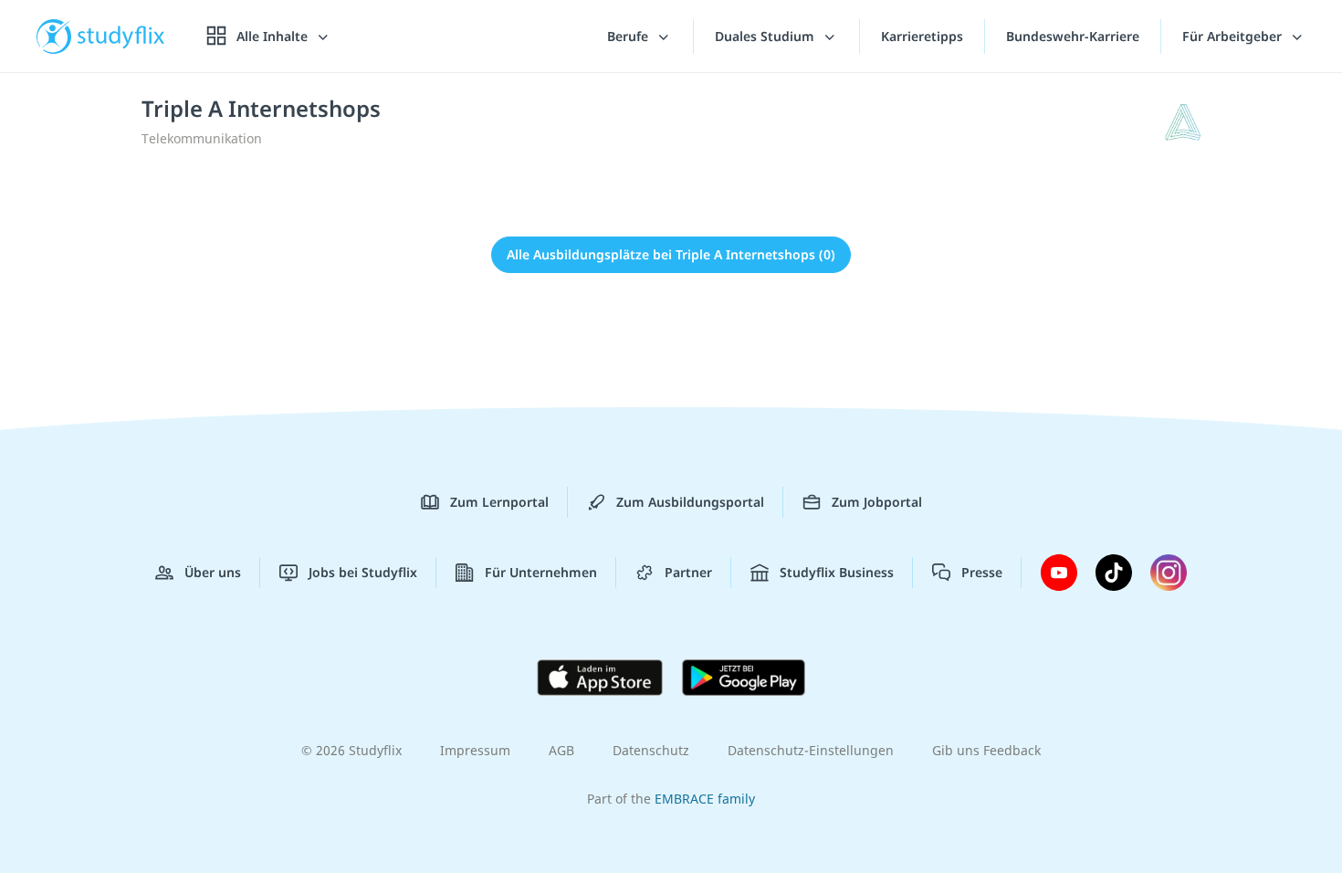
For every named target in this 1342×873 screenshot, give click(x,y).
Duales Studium (766, 36)
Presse (981, 572)
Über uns (212, 572)
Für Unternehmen (541, 572)
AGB (561, 750)
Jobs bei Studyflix (363, 572)
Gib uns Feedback (986, 750)
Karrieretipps (922, 36)
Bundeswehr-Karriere (1072, 36)
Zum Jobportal (877, 501)
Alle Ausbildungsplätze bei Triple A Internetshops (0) (671, 254)
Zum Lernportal (499, 501)
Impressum (475, 750)
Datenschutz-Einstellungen (811, 750)
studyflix (121, 36)
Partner (688, 572)
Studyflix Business (837, 572)
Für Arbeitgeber (1233, 36)
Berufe (629, 36)
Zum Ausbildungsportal (690, 501)
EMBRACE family (705, 798)
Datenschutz (651, 750)
